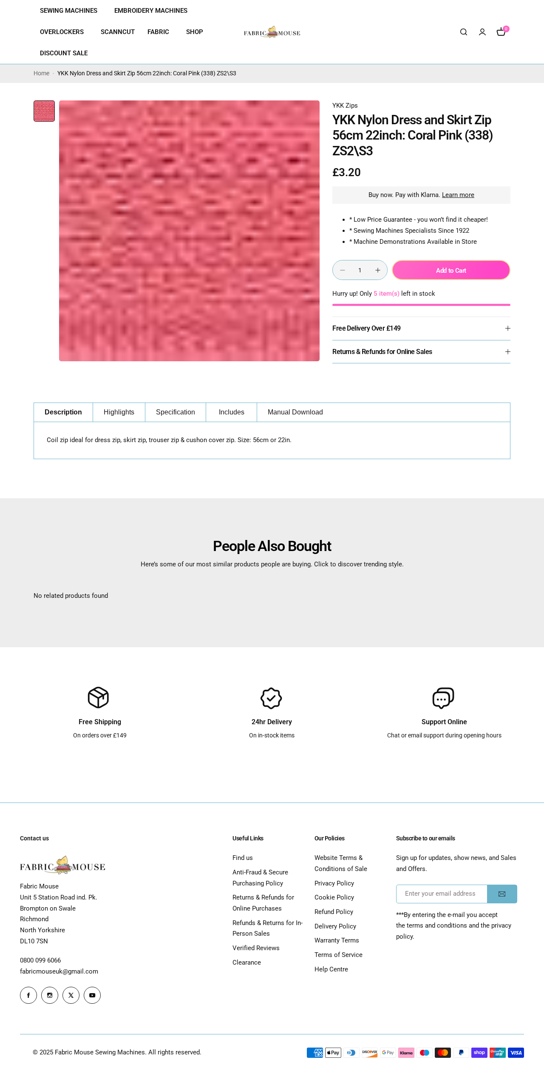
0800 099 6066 (40, 960)
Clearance (246, 962)
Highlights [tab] (119, 412)
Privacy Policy (334, 883)
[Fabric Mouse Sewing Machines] (272, 32)
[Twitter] (70, 995)
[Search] (463, 32)
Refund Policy (333, 912)
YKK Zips (345, 105)
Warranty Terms (336, 940)
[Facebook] (28, 995)
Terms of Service (338, 955)
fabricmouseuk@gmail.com (59, 971)
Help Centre (331, 969)
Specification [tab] (175, 412)
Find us (242, 858)
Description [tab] (63, 412)
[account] (482, 32)
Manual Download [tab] (295, 412)
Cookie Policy (334, 897)
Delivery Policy (335, 926)
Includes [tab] (231, 412)
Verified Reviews (256, 948)
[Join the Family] (502, 894)
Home (41, 73)
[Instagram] (49, 995)
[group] (189, 230)
